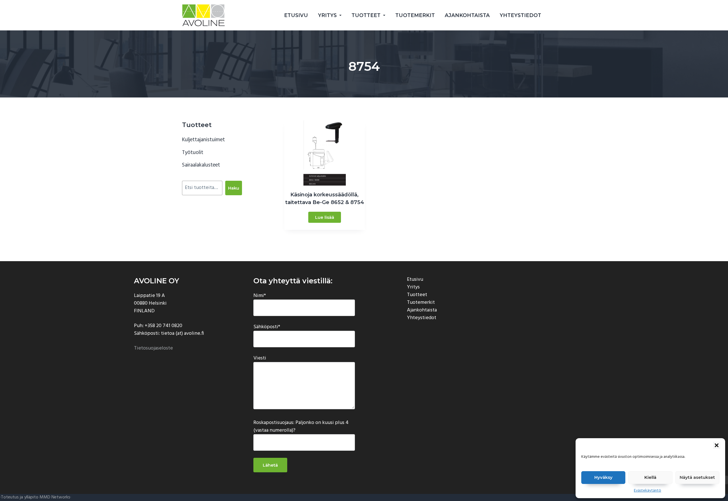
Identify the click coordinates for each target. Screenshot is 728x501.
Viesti (259, 358)
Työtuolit (192, 152)
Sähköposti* (266, 327)
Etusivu (415, 279)
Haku (233, 188)
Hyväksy (603, 477)
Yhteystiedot (421, 318)
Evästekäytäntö (647, 490)
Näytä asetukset (697, 477)
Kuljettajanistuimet (203, 140)
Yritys (413, 287)
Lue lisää (324, 217)
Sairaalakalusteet (201, 165)
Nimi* (259, 296)
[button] (716, 445)
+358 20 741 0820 (163, 326)
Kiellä (650, 477)
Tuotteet (417, 295)
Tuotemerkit (421, 302)
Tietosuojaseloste (153, 348)
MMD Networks (55, 497)
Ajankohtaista (422, 310)
